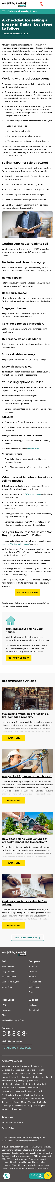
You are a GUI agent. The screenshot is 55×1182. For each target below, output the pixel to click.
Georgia (5, 1073)
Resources (6, 1010)
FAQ (4, 1005)
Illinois (22, 1073)
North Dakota (8, 1095)
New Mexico (7, 1091)
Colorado (6, 1069)
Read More (13, 738)
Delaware (30, 1069)
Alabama (6, 1066)
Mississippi (7, 1084)
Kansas (5, 1077)
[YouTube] (14, 1033)
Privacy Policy (8, 1128)
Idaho (14, 1073)
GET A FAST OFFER (27, 592)
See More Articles (26, 937)
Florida (41, 1069)
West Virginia (39, 1105)
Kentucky (15, 1077)
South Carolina (37, 1098)
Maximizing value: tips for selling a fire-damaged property (25, 715)
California (37, 1066)
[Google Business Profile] (24, 1033)
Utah (23, 1102)
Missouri (18, 1084)
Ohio (19, 1095)
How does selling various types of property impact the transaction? (24, 840)
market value (33, 448)
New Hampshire (18, 1087)
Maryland (46, 1077)
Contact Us (7, 987)
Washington (7, 1105)
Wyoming (18, 1109)
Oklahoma (28, 1095)
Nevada (5, 1087)
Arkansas (26, 1066)
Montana (29, 1084)
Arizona (15, 1066)
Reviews (32, 976)
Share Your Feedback (17, 1048)
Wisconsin (6, 1109)
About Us (33, 966)
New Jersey (33, 1087)
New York (20, 1091)
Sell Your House (9, 976)
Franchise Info (35, 981)
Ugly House (34, 987)
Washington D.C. (22, 1105)
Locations (33, 971)
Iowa (39, 1073)
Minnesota (33, 1080)
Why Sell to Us (8, 971)
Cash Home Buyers (10, 981)
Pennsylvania (8, 1098)
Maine (36, 1077)
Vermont (32, 1102)
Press (31, 992)
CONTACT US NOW (18, 658)
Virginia (42, 1102)
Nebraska (40, 1084)
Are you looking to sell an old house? (27, 776)
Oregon (39, 1095)
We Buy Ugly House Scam (13, 1020)
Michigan (22, 1080)
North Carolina (33, 1091)
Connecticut (18, 1069)
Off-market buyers (33, 494)
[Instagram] (9, 1033)
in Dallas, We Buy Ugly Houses (16, 544)
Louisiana (26, 1077)
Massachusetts (8, 1080)
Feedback (33, 1005)
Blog (4, 1015)
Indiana (31, 1073)
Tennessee (6, 1102)
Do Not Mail (34, 1010)
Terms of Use (7, 1117)
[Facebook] (4, 1033)
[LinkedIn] (19, 1033)
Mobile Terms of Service (12, 1122)
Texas (16, 1102)
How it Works (8, 966)
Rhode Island (22, 1098)
